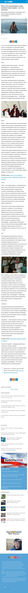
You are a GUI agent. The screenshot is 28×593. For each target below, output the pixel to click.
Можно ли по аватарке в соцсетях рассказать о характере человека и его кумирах (13, 177)
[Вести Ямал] (9, 1)
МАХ (17, 370)
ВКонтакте (7, 372)
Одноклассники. (14, 372)
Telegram (21, 370)
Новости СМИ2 (14, 389)
